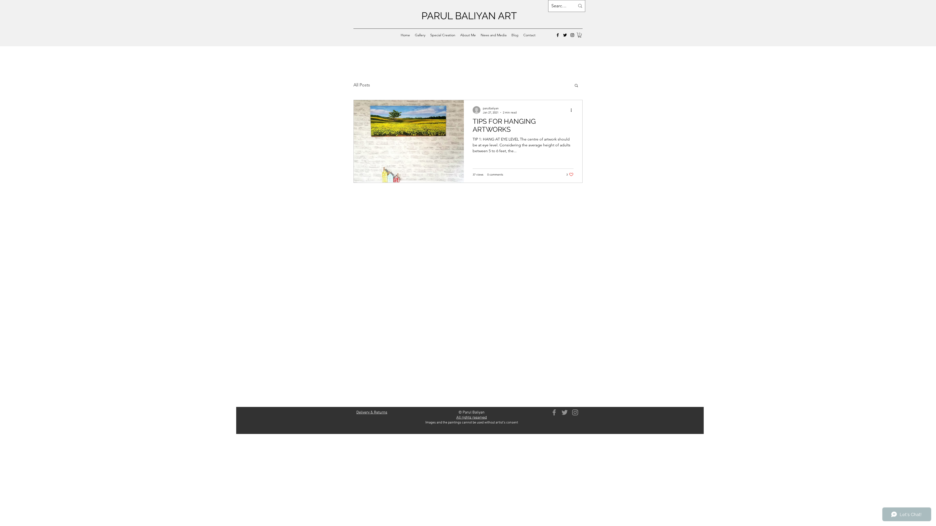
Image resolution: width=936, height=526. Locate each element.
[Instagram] (572, 35)
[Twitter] (565, 35)
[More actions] (573, 110)
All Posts (361, 85)
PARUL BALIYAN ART (469, 15)
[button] (420, 35)
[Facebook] (557, 35)
